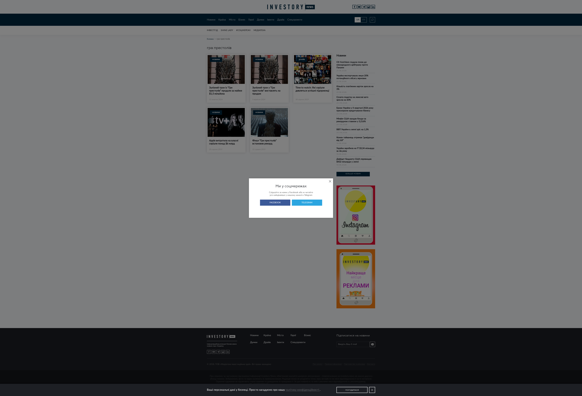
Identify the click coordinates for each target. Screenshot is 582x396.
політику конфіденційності (303, 390)
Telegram (306, 203)
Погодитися (352, 390)
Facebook (275, 203)
